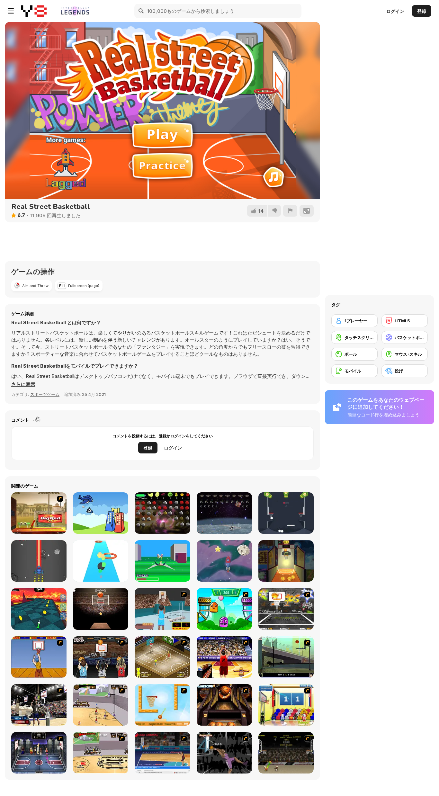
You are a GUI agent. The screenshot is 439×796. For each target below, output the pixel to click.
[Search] (141, 11)
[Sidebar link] (10, 10)
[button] (23, 384)
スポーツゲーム (44, 394)
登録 (421, 11)
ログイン (395, 11)
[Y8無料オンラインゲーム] (34, 11)
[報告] (290, 211)
